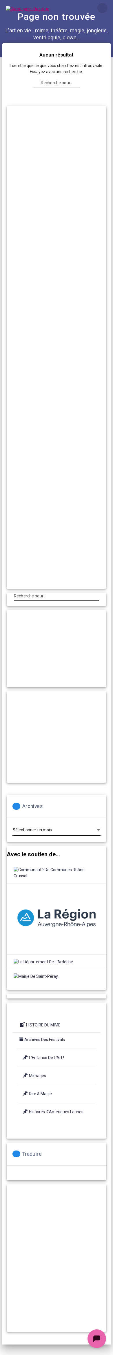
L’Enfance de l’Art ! (46, 1057)
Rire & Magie (40, 1093)
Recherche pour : (56, 82)
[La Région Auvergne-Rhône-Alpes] (56, 919)
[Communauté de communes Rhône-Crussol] (56, 873)
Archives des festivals (44, 1039)
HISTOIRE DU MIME (43, 1025)
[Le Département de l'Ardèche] (43, 962)
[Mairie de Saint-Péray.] (36, 976)
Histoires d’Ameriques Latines (56, 1111)
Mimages (37, 1075)
